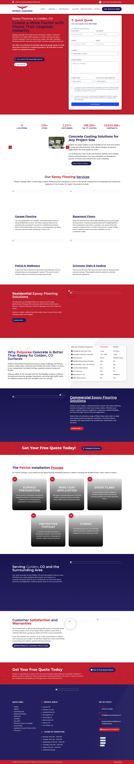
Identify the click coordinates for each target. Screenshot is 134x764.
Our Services (21, 64)
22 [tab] (34, 159)
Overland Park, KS (49, 712)
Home (43, 9)
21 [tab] (31, 159)
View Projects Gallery (80, 163)
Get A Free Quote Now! (103, 670)
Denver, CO (46, 723)
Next (67, 147)
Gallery (75, 9)
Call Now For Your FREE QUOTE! (30, 59)
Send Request (95, 104)
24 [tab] (39, 159)
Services (51, 9)
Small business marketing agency (52, 762)
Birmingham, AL (48, 715)
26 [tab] (45, 159)
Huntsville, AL (47, 717)
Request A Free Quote (110, 729)
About (16, 709)
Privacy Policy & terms (23, 723)
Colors (17, 719)
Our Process (63, 9)
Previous (10, 147)
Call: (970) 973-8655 (112, 9)
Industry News (86, 9)
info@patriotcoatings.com (111, 715)
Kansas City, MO (48, 709)
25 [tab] (42, 159)
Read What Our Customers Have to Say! (32, 646)
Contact (97, 9)
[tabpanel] (56, 143)
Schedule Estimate (92, 448)
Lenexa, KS (46, 707)
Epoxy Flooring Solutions (93, 399)
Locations (18, 726)
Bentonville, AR (48, 720)
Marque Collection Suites (25, 728)
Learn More (18, 320)
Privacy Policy (118, 762)
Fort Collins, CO (48, 725)
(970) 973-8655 (107, 709)
